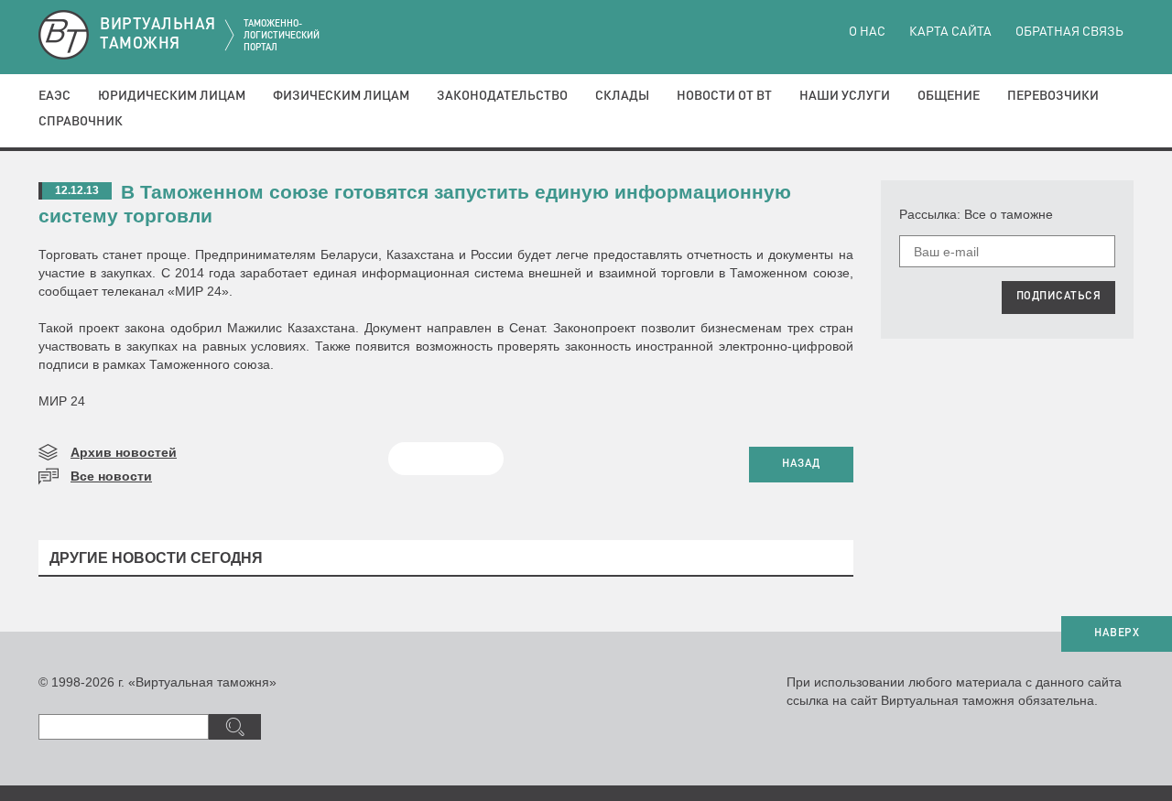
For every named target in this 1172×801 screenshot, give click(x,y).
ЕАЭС (54, 96)
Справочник (80, 121)
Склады (622, 96)
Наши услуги (844, 96)
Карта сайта (950, 32)
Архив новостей (124, 452)
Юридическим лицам (171, 96)
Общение (948, 96)
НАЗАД (801, 464)
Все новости (111, 476)
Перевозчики (1053, 96)
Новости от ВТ (724, 96)
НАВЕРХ (1116, 633)
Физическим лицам (341, 96)
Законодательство (502, 96)
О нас (867, 32)
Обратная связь (1069, 32)
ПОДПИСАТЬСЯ (1058, 296)
